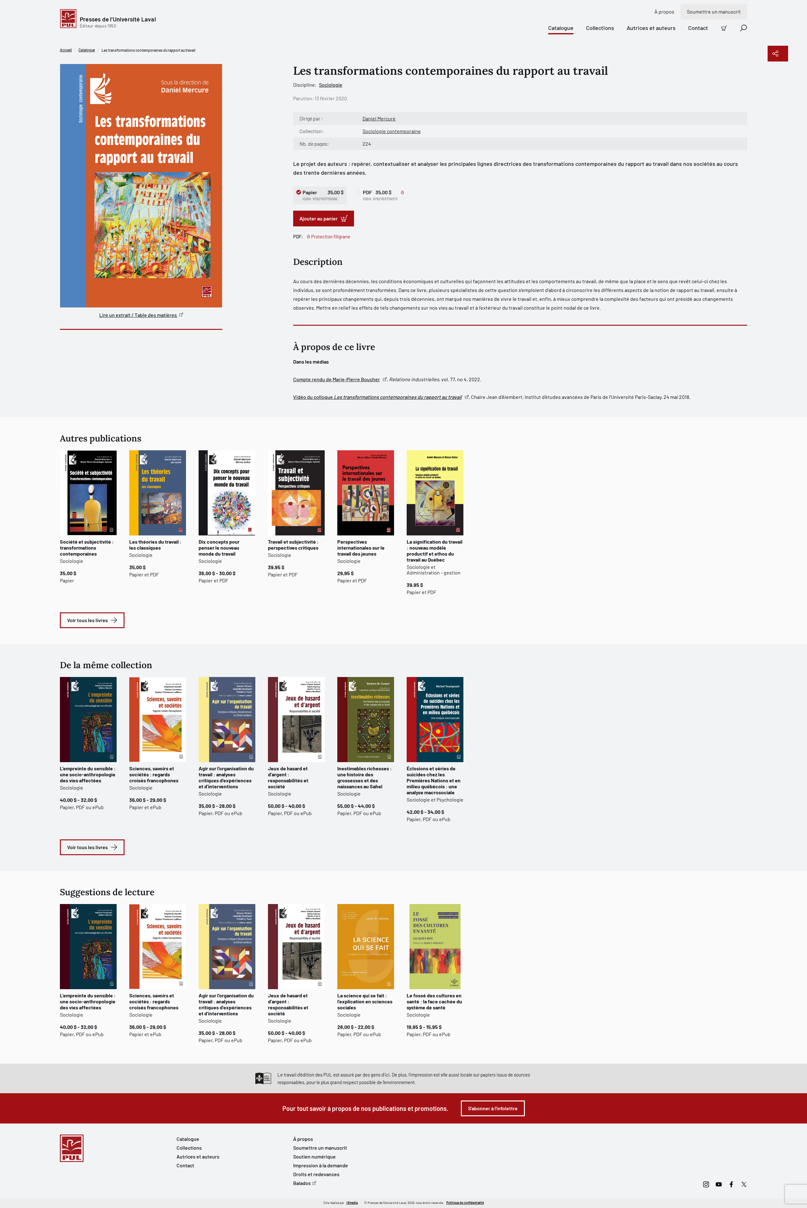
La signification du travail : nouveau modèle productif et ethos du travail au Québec (434, 551)
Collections (600, 27)
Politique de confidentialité (465, 1203)
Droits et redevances (316, 1174)
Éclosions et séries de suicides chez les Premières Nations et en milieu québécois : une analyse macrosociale (434, 780)
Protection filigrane (330, 236)
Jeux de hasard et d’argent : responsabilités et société (288, 777)
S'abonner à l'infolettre (493, 1108)
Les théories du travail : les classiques (155, 545)
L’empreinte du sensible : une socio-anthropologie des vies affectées (88, 774)
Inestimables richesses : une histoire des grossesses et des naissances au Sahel (364, 777)
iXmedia (352, 1203)
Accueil (66, 50)
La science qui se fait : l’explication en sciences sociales (364, 1001)
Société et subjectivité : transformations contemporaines (87, 548)
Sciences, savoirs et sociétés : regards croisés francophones (153, 774)
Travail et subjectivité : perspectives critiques (293, 545)
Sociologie (330, 85)
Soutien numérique (314, 1156)
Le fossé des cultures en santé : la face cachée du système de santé (434, 1001)
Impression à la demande (320, 1165)
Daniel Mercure (379, 118)
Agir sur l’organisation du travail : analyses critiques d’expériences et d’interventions (226, 777)
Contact (698, 27)
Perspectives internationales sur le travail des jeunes (361, 548)
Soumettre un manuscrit (714, 12)
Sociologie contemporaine (392, 131)
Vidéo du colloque (377, 397)
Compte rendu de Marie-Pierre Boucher (336, 379)
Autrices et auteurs (651, 27)
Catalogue (560, 27)
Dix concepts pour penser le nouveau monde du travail (219, 548)
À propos (664, 12)
